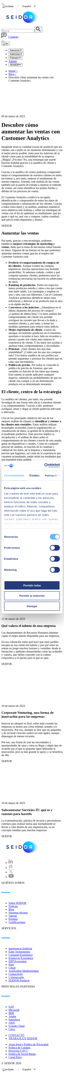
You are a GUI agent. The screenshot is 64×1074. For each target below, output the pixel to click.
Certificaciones (17, 922)
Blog (12, 74)
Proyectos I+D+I (18, 1050)
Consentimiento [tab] (14, 475)
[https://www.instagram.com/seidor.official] (11, 867)
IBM (11, 1013)
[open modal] (2, 3)
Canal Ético (15, 1057)
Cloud (12, 967)
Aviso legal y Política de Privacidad (28, 1044)
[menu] (2, 41)
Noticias (13, 906)
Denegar (32, 606)
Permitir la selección (32, 595)
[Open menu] (5, 44)
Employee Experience (21, 958)
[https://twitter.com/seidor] (11, 872)
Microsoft (14, 1009)
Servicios (15, 50)
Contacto (13, 36)
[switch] (55, 548)
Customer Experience (21, 954)
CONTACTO (16, 1035)
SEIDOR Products (19, 980)
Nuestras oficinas (18, 912)
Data (11, 964)
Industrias (15, 54)
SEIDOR (14, 64)
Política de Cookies (19, 1047)
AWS (12, 1022)
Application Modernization (24, 970)
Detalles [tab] (34, 475)
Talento (13, 61)
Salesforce (14, 1019)
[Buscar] (38, 29)
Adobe (12, 1016)
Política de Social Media (22, 1054)
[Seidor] (22, 17)
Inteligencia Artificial (20, 948)
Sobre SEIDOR (17, 903)
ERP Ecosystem (17, 961)
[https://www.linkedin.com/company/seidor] (11, 862)
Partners (14, 57)
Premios (13, 919)
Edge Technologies (19, 951)
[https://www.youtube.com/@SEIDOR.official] (11, 876)
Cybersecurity (16, 977)
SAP (11, 1006)
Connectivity (16, 974)
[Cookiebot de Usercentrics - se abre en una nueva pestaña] (45, 465)
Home (13, 70)
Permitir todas (32, 585)
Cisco (12, 1029)
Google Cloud (17, 1025)
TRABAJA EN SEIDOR (23, 1038)
